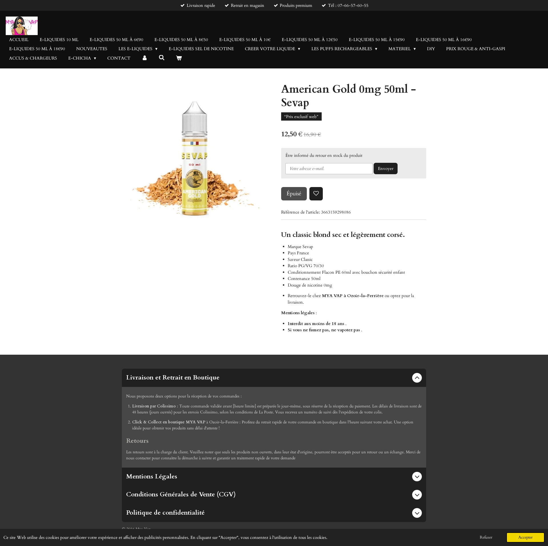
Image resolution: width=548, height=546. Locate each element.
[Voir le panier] (178, 58)
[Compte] (144, 58)
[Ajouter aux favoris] (316, 193)
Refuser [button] (486, 537)
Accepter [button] (525, 537)
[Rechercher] (161, 58)
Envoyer (385, 168)
